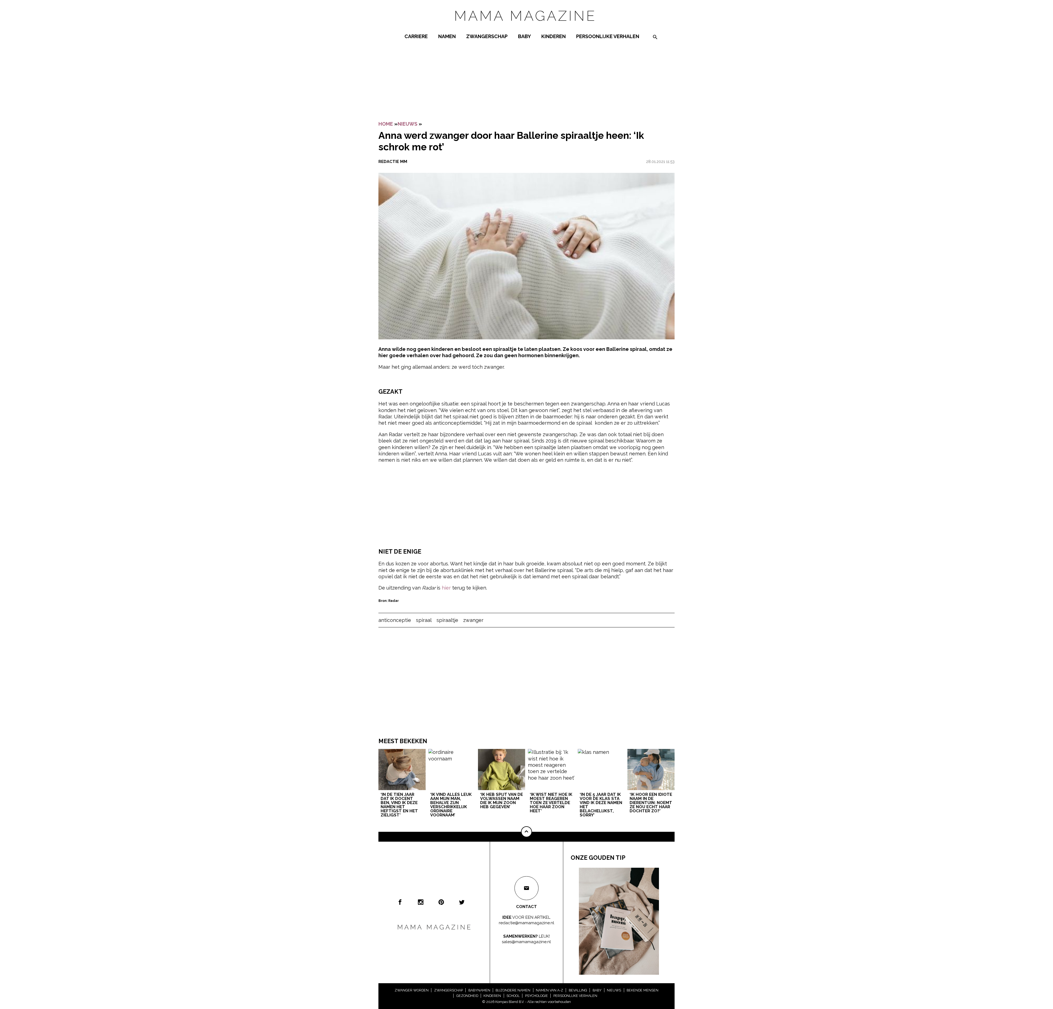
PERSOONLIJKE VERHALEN (607, 36)
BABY (524, 36)
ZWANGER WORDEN (412, 990)
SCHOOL (513, 996)
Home (385, 124)
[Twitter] (462, 902)
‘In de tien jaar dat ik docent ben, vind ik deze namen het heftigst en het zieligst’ (399, 805)
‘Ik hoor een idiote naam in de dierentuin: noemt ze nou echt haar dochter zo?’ (651, 803)
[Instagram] (421, 902)
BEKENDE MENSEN (642, 990)
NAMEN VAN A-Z (549, 990)
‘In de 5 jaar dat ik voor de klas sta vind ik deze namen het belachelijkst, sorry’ (601, 805)
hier (446, 588)
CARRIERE (416, 36)
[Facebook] (400, 902)
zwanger (473, 620)
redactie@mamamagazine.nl (526, 922)
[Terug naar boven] (526, 831)
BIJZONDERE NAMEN (513, 990)
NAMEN (447, 36)
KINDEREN (553, 36)
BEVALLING (578, 990)
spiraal (424, 620)
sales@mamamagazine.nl (526, 941)
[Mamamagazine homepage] (526, 26)
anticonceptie (394, 620)
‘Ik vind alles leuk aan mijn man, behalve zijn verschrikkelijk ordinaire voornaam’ (451, 805)
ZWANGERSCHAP (487, 36)
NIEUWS (407, 124)
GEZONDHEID (467, 996)
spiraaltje (447, 620)
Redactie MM (392, 161)
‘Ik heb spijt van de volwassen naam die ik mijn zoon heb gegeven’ (501, 801)
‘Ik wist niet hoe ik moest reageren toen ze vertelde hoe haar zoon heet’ (551, 803)
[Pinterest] (441, 902)
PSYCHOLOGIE (536, 996)
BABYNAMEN (479, 990)
